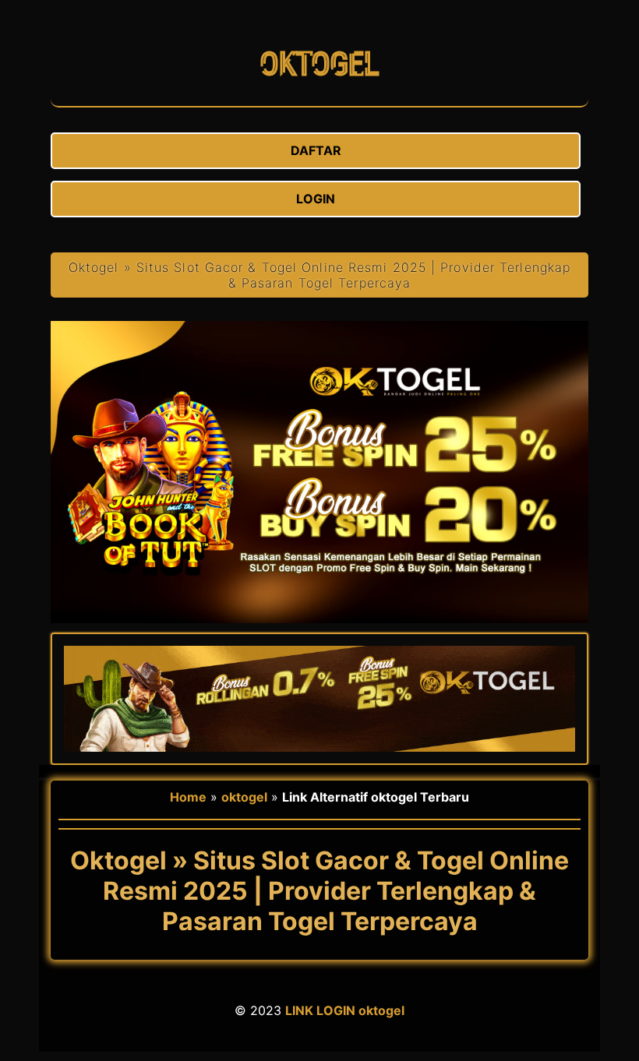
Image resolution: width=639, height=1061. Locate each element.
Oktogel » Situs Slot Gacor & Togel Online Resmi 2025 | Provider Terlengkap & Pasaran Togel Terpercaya (319, 275)
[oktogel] (319, 98)
